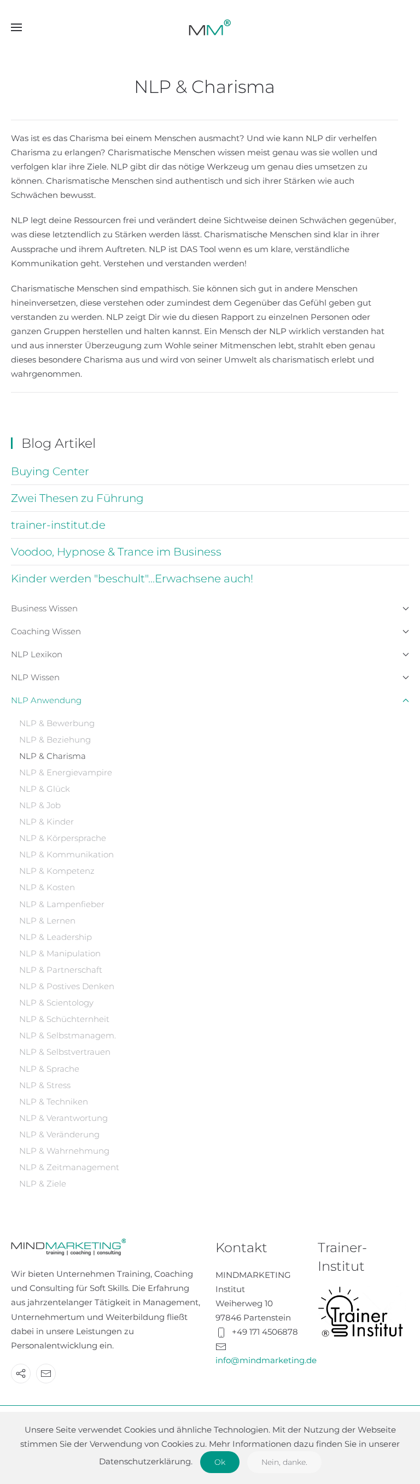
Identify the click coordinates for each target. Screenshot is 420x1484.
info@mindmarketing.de (266, 1360)
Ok (219, 1462)
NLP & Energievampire (65, 772)
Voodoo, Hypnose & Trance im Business (116, 551)
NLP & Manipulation (60, 953)
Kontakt (241, 1247)
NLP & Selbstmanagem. (67, 1035)
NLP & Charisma (52, 756)
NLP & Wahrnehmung (64, 1151)
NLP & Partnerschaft (60, 970)
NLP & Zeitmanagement (69, 1167)
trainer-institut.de (58, 524)
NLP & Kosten (47, 887)
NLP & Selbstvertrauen (64, 1052)
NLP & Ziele (42, 1183)
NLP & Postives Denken (66, 986)
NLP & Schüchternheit (64, 1019)
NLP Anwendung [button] (46, 700)
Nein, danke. (284, 1462)
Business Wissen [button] (44, 608)
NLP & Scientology (56, 1002)
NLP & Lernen (47, 920)
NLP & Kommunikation (66, 854)
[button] (16, 27)
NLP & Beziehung (55, 739)
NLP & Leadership (55, 937)
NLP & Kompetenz (57, 871)
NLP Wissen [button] (35, 677)
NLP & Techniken (53, 1101)
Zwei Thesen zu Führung (77, 498)
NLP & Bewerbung (57, 723)
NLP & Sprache (49, 1069)
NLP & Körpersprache (62, 838)
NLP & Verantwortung (63, 1118)
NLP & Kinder (46, 821)
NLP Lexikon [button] (36, 654)
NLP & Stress (45, 1085)
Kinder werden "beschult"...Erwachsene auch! (132, 578)
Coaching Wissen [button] (46, 631)
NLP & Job (40, 805)
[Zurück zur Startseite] (210, 27)
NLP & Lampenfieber (61, 904)
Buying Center (50, 471)
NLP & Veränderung (59, 1134)
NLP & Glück (44, 789)
